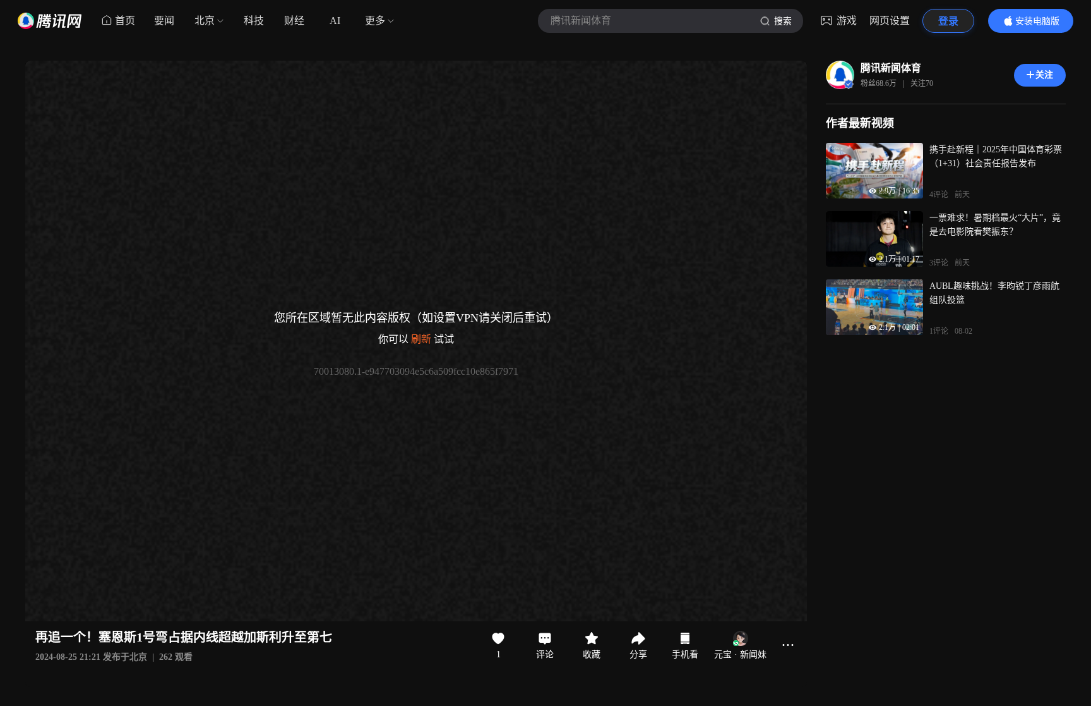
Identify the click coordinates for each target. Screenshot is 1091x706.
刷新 (421, 339)
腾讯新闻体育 (891, 68)
